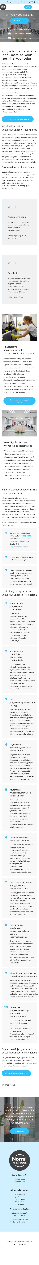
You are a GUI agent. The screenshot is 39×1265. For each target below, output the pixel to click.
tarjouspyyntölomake (19, 547)
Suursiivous (19, 1202)
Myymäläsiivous (19, 1197)
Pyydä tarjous (32, 2)
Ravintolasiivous (19, 1199)
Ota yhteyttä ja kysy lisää (16, 1073)
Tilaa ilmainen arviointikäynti (17, 119)
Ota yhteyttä (28, 6)
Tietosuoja (16, 1244)
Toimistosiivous (19, 1194)
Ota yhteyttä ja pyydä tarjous (19, 401)
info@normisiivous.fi (14, 2)
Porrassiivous (19, 1204)
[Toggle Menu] (35, 7)
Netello (23, 1244)
